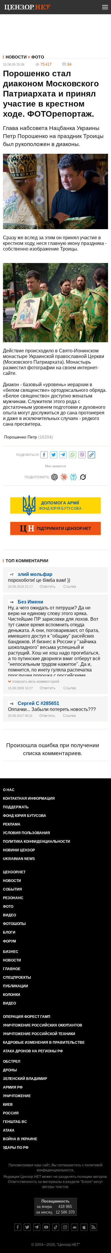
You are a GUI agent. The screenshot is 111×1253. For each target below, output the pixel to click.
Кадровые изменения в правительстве (44, 1042)
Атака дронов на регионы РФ (33, 1051)
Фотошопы (14, 924)
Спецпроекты (17, 977)
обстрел (11, 1061)
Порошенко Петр (28, 437)
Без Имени (30, 601)
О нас (9, 790)
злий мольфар (35, 574)
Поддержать (16, 807)
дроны (10, 1070)
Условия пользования (26, 833)
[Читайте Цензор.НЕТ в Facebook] (17, 1227)
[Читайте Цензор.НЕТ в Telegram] (36, 1227)
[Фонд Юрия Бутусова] (55, 505)
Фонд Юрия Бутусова (24, 816)
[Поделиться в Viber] (82, 454)
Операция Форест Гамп (26, 1017)
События (12, 889)
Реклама (11, 824)
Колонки (11, 995)
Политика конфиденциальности (36, 841)
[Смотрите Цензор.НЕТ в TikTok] (55, 1227)
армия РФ (12, 1087)
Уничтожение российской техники (39, 1034)
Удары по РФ (15, 1148)
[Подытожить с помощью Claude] (63, 476)
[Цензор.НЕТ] (27, 8)
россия (11, 1113)
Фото (37, 57)
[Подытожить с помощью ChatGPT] (54, 476)
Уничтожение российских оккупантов (42, 1025)
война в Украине (20, 1139)
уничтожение (17, 1096)
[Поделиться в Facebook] (44, 454)
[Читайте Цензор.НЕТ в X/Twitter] (27, 1227)
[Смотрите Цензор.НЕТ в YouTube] (46, 1227)
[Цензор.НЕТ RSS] (93, 1227)
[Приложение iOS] (84, 1227)
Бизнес (10, 952)
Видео (9, 915)
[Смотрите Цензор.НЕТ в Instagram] (65, 1227)
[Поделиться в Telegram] (63, 454)
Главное (11, 969)
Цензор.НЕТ (14, 872)
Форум (9, 941)
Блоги (9, 932)
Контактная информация (29, 798)
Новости (16, 57)
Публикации (15, 986)
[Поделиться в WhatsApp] (72, 454)
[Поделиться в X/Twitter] (53, 454)
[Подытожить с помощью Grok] (82, 476)
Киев (8, 1104)
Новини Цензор (19, 850)
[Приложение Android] (74, 1227)
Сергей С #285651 (38, 703)
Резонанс (13, 898)
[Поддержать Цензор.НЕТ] (55, 529)
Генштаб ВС (15, 1122)
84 (69, 64)
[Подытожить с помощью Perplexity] (73, 476)
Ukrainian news (19, 859)
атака (9, 1130)
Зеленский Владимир (25, 1079)
